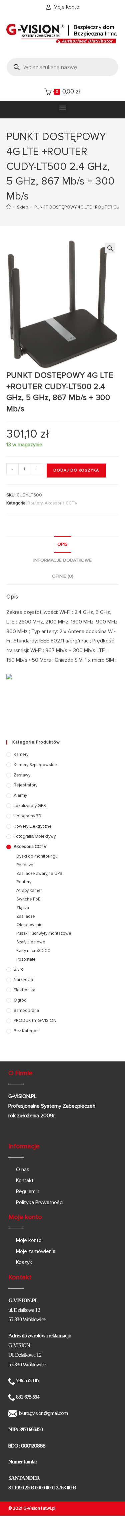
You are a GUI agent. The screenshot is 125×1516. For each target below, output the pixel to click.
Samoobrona (26, 1010)
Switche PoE (28, 899)
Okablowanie (29, 924)
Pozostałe (26, 959)
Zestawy (22, 775)
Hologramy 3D (27, 816)
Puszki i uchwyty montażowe (43, 933)
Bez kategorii (27, 1031)
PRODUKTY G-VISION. (35, 1020)
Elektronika (24, 990)
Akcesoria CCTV (61, 503)
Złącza (22, 907)
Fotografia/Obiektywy (35, 836)
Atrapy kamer (29, 890)
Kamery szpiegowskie (35, 764)
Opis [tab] (62, 544)
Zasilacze (25, 916)
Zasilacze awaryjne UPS (39, 873)
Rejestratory (25, 785)
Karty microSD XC (33, 950)
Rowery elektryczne (33, 826)
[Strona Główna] (8, 207)
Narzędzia (23, 979)
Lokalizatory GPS (30, 805)
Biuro (19, 969)
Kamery (21, 754)
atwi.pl (49, 1508)
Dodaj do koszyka (76, 470)
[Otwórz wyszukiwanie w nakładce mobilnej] (62, 67)
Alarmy (20, 795)
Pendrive (24, 865)
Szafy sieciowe (30, 942)
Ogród (20, 1000)
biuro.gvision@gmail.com (43, 1413)
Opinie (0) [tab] (62, 576)
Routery (35, 503)
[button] (62, 107)
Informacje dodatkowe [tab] (62, 560)
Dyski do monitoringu (37, 856)
